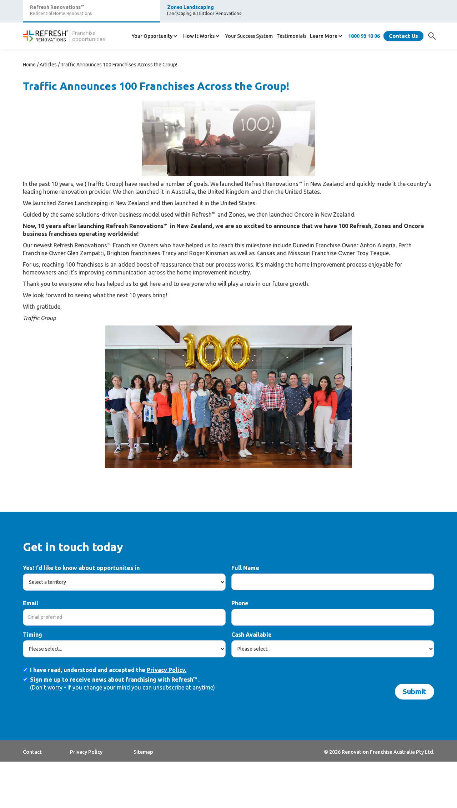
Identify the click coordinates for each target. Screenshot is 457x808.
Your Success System (249, 36)
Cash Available (251, 634)
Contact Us (403, 36)
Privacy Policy (86, 752)
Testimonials (291, 36)
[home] (64, 36)
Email (30, 603)
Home (29, 64)
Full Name (245, 568)
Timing (32, 634)
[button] (156, 36)
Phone (239, 603)
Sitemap (143, 752)
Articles (48, 64)
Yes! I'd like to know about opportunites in (81, 568)
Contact (32, 752)
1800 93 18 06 (364, 36)
